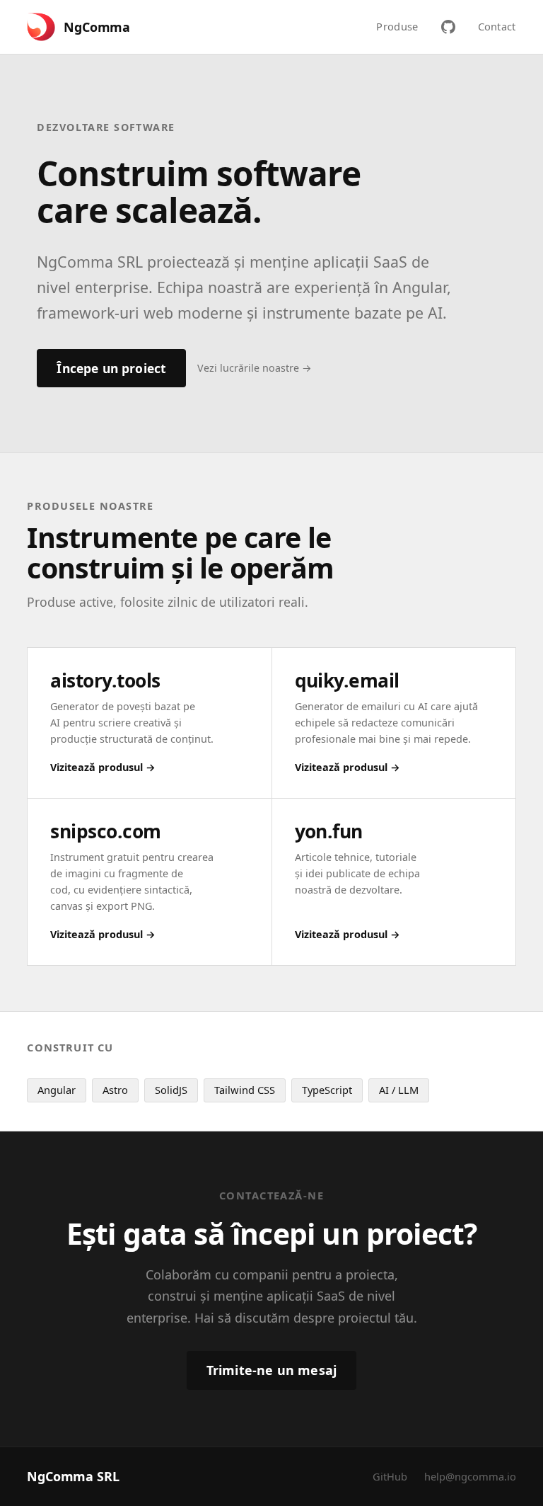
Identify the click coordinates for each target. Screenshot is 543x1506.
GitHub (390, 1476)
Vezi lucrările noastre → (254, 368)
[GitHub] (448, 27)
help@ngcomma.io (470, 1476)
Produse (397, 26)
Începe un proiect (111, 368)
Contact (497, 26)
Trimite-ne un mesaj (271, 1370)
